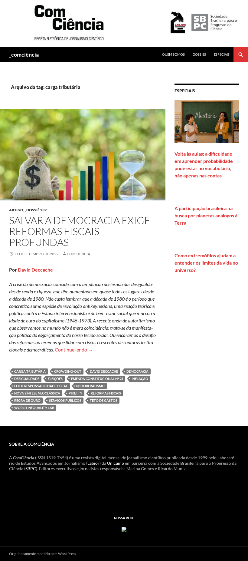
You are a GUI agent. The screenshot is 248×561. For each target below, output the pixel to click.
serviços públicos (65, 400)
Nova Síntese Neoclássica (37, 393)
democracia (137, 371)
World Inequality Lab (34, 408)
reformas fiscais (106, 393)
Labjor (93, 463)
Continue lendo (74, 349)
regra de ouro (27, 400)
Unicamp (115, 463)
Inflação (140, 379)
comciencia (78, 254)
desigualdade (26, 379)
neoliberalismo (90, 386)
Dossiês (199, 54)
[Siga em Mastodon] (124, 528)
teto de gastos (103, 400)
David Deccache (35, 269)
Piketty (75, 393)
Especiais (222, 54)
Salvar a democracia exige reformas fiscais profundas (79, 231)
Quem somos (173, 54)
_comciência (24, 54)
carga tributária (30, 371)
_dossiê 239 (36, 210)
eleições (55, 379)
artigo (16, 210)
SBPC (30, 468)
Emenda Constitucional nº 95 (97, 379)
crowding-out (67, 371)
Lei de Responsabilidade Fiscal (41, 386)
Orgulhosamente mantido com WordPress (42, 553)
